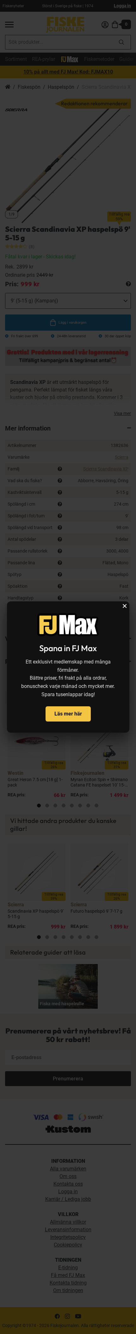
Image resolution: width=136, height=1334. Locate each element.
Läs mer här (68, 714)
